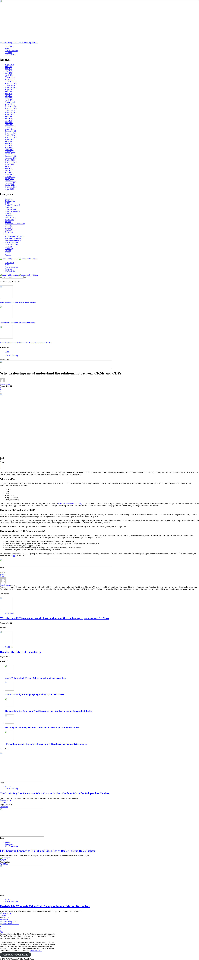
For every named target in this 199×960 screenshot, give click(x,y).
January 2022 (9, 179)
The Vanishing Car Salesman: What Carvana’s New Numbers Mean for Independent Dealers (25, 342)
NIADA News (10, 230)
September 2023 (10, 137)
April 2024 (9, 123)
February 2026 (10, 77)
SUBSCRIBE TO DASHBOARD (15, 955)
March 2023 (9, 150)
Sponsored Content (12, 245)
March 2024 (9, 125)
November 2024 (10, 108)
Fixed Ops (8, 215)
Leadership (9, 226)
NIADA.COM (10, 55)
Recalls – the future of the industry (20, 651)
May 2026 (8, 71)
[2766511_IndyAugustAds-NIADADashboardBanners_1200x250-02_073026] (99, 21)
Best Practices (10, 201)
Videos (7, 253)
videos (7, 352)
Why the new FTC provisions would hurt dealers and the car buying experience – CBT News (54, 618)
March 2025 (9, 100)
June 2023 (8, 143)
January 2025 (9, 104)
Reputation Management (13, 238)
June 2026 (8, 69)
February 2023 (10, 152)
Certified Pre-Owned (12, 205)
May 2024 (8, 121)
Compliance (9, 207)
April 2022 (9, 172)
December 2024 (10, 106)
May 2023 (8, 145)
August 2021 (9, 189)
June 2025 (8, 94)
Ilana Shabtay (5, 384)
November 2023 (10, 133)
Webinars (8, 255)
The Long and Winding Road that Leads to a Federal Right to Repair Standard (42, 727)
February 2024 (10, 127)
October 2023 (10, 135)
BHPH (7, 49)
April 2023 (9, 148)
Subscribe (8, 53)
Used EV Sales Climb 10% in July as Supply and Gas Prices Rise (18, 302)
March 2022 (9, 175)
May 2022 (8, 170)
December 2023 (10, 131)
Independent (9, 220)
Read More (4, 807)
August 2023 (9, 139)
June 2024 (8, 119)
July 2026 (8, 67)
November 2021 (10, 183)
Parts (6, 234)
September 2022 (10, 162)
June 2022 (8, 168)
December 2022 (10, 156)
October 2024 (10, 110)
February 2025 (10, 102)
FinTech (8, 213)
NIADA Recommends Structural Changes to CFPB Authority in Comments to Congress (46, 744)
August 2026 (9, 65)
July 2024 (8, 116)
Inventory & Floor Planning (15, 224)
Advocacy (8, 199)
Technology (9, 249)
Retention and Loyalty (13, 240)
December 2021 (10, 181)
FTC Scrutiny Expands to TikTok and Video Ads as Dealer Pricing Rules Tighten (47, 850)
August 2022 (9, 164)
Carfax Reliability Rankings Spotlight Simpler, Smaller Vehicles (17, 322)
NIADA (3, 802)
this (14, 556)
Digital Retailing (11, 209)
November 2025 (10, 83)
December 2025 (10, 81)
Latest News (9, 46)
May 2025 (8, 96)
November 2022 (10, 158)
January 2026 (9, 79)
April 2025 (9, 98)
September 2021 (10, 187)
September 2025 (10, 87)
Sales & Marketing (11, 51)
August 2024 (9, 114)
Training (8, 251)
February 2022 (10, 177)
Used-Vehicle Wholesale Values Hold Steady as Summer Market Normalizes (45, 906)
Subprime (8, 247)
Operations (9, 232)
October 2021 (10, 185)
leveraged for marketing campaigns (71, 503)
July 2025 (8, 92)
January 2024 (9, 129)
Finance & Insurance (12, 211)
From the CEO (10, 218)
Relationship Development (14, 236)
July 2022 (8, 166)
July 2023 (8, 141)
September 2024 (10, 112)
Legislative (9, 228)
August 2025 (9, 89)
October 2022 (10, 160)
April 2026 (9, 73)
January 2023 (9, 154)
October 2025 (10, 85)
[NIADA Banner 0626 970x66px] (56, 367)
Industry (8, 222)
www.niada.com (36, 951)
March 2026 (9, 75)
